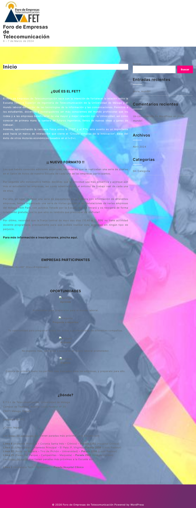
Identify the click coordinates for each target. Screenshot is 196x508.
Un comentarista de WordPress (152, 116)
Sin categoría (141, 170)
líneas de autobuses (21, 435)
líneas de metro (18, 459)
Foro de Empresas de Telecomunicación (88, 504)
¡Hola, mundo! (142, 91)
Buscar (137, 63)
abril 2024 (139, 146)
